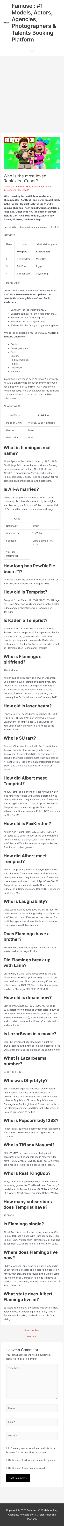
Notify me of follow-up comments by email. (33, 1460)
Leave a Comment (14, 186)
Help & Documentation (38, 186)
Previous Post (32, 1330)
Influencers (10, 190)
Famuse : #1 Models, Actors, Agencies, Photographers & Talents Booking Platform (34, 22)
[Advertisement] (32, 89)
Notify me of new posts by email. (27, 1468)
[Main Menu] (32, 51)
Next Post (32, 1337)
